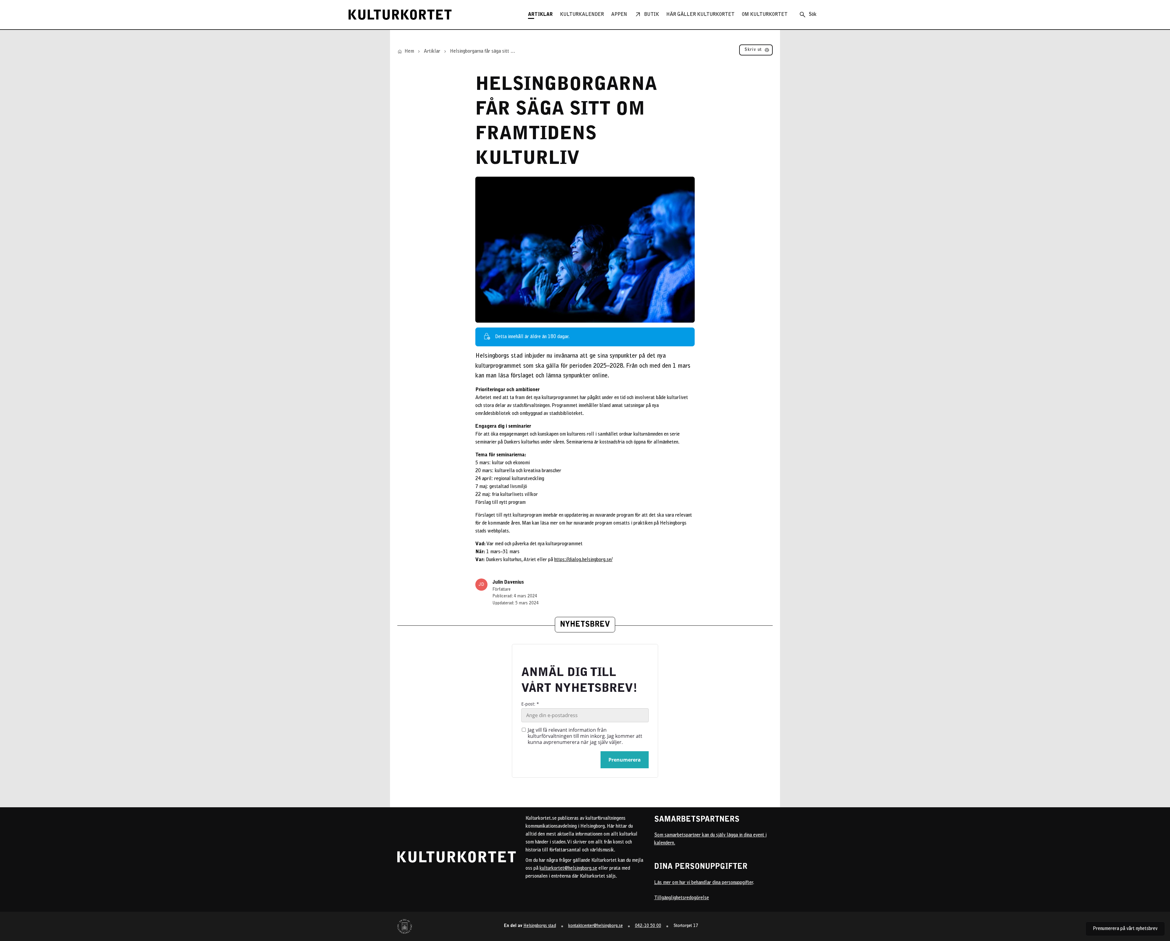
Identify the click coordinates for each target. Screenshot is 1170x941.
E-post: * (530, 704)
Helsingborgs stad (539, 926)
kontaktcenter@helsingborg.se (595, 926)
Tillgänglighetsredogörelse (681, 898)
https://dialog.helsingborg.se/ (583, 559)
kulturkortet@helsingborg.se (568, 868)
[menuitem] (540, 14)
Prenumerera (624, 759)
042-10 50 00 (648, 926)
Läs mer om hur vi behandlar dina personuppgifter (703, 882)
